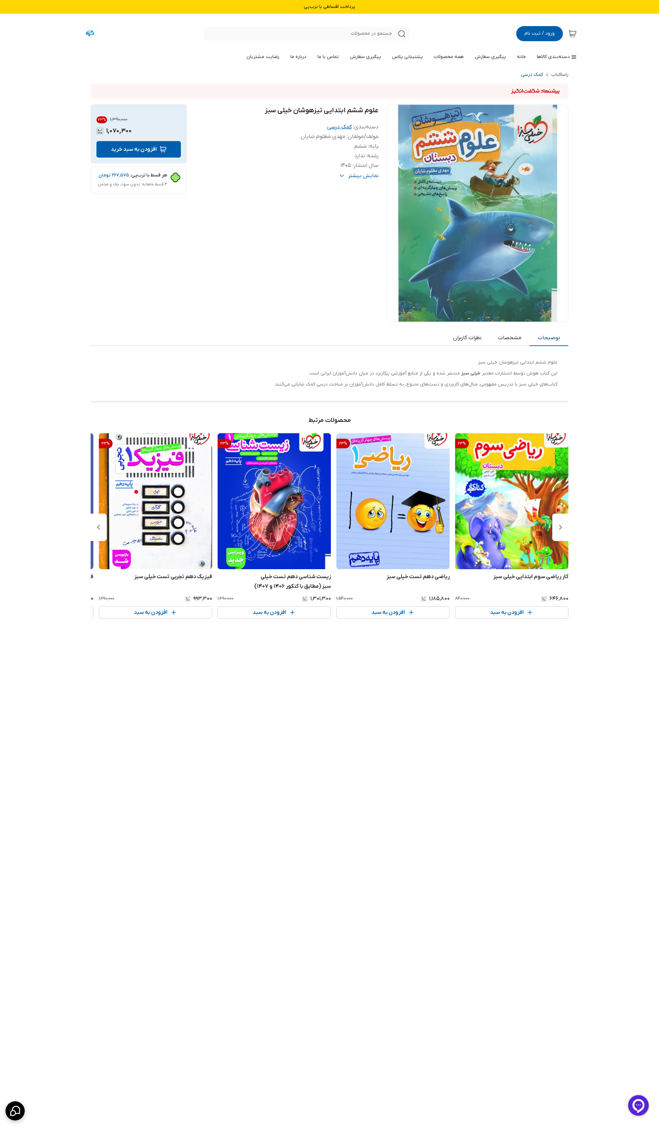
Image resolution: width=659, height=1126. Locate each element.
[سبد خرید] (572, 34)
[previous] (560, 527)
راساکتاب (559, 74)
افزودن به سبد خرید (134, 149)
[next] (98, 527)
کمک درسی (532, 74)
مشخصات (509, 337)
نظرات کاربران (467, 337)
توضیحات (549, 337)
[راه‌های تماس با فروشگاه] (15, 1111)
